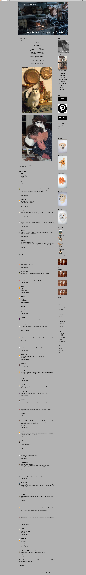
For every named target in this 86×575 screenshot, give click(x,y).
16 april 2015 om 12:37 (25, 490)
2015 (60, 304)
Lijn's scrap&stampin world (61, 249)
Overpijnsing (24, 166)
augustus (62, 312)
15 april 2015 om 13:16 (25, 274)
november (62, 307)
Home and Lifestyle (24, 187)
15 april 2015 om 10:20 (25, 195)
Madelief (22, 407)
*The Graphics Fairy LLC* (61, 236)
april (61, 319)
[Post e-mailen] (33, 165)
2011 (60, 350)
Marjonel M (23, 345)
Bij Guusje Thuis (24, 271)
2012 (60, 348)
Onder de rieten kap (24, 335)
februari (62, 341)
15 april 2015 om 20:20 (25, 403)
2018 (60, 299)
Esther (22, 278)
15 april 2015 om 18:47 (25, 366)
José (21, 431)
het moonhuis (23, 370)
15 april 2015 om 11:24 (25, 236)
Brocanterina (23, 482)
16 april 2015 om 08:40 (25, 470)
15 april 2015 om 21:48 (25, 427)
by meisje (22, 363)
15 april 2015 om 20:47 (25, 415)
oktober (61, 309)
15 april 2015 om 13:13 (25, 267)
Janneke (22, 399)
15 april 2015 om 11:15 (25, 226)
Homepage (38, 559)
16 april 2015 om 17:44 (25, 501)
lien (21, 210)
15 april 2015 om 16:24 (25, 313)
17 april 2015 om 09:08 (25, 534)
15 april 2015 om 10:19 (25, 183)
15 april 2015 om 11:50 (25, 248)
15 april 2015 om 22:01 (25, 436)
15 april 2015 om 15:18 (25, 282)
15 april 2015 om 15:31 (25, 292)
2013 (60, 346)
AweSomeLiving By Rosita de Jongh (27, 550)
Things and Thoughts (25, 262)
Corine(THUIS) (24, 474)
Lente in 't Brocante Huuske (62, 334)
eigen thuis (23, 494)
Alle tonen (65, 255)
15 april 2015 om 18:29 (25, 350)
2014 (60, 345)
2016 (60, 302)
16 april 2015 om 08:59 (25, 478)
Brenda (22, 286)
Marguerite (23, 252)
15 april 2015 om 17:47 (25, 331)
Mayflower (23, 230)
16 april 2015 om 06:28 (25, 458)
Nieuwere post (21, 559)
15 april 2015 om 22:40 (25, 449)
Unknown (22, 199)
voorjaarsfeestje (63, 321)
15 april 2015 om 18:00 (25, 341)
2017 (60, 300)
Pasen (61, 331)
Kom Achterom (61, 123)
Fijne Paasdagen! (63, 337)
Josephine (23, 440)
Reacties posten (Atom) (28, 561)
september (62, 311)
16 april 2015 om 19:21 (25, 511)
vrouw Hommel (24, 391)
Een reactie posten (23, 556)
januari (61, 343)
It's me (22, 384)
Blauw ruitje (61, 243)
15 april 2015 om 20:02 (25, 395)
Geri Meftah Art (24, 220)
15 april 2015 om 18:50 (25, 380)
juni (61, 316)
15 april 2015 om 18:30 (25, 359)
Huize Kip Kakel (24, 462)
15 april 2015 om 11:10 (25, 216)
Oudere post (53, 559)
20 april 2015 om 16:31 (25, 554)
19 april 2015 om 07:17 (25, 546)
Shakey (61, 324)
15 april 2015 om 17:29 (25, 320)
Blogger (53, 572)
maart (61, 339)
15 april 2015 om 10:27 (25, 206)
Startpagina (22, 565)
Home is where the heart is (26, 419)
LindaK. (22, 505)
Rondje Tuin (62, 323)
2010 (60, 352)
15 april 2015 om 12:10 (25, 258)
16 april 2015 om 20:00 (25, 524)
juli (61, 314)
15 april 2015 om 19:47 (25, 387)
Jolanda (22, 317)
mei (61, 318)
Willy (22, 528)
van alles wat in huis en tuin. (26, 515)
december (62, 305)
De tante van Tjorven (61, 229)
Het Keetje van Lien (62, 237)
